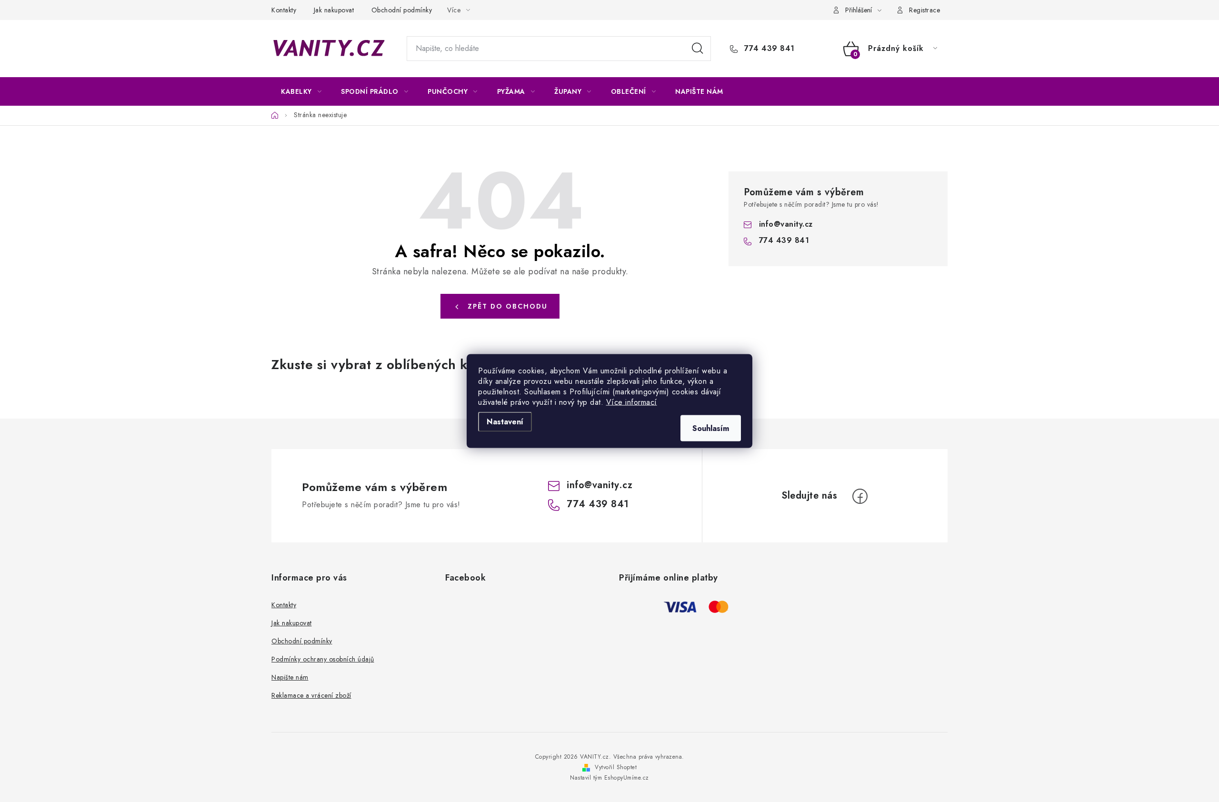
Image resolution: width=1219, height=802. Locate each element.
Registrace (924, 10)
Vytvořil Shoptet (616, 767)
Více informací (631, 402)
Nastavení (505, 421)
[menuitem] (301, 91)
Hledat (697, 48)
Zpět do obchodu (508, 306)
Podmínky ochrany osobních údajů (322, 659)
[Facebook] (860, 496)
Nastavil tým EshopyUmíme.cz (609, 777)
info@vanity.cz (786, 224)
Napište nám (290, 677)
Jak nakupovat (334, 10)
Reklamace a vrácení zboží (311, 695)
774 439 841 (768, 48)
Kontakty (283, 10)
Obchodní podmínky (401, 10)
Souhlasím (710, 428)
